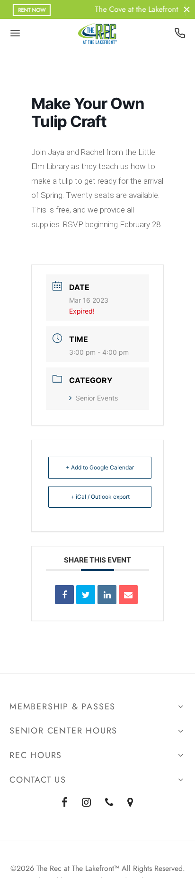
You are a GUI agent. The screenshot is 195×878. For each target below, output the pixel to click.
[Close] (186, 9)
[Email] (128, 594)
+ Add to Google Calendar (100, 467)
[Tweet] (85, 594)
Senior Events (97, 398)
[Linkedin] (107, 594)
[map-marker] (130, 803)
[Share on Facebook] (64, 594)
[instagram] (86, 803)
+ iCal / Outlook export (100, 496)
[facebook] (64, 803)
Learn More (159, 10)
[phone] (109, 803)
